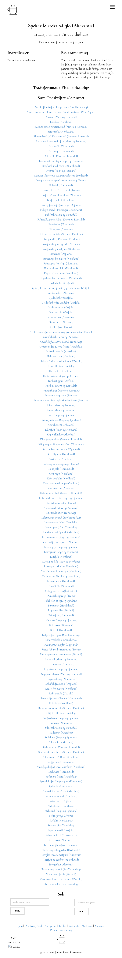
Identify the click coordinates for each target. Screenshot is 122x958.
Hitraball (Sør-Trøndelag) (61, 366)
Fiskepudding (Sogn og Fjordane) (61, 239)
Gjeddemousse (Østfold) (61, 307)
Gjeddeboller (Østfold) (61, 283)
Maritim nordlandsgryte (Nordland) (61, 571)
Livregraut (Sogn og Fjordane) (61, 552)
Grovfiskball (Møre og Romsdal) (61, 337)
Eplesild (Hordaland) (61, 185)
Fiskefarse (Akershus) (61, 229)
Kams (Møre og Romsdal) (61, 410)
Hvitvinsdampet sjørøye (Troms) (61, 376)
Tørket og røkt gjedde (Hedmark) (61, 850)
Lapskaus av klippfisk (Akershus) (61, 532)
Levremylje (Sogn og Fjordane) (61, 547)
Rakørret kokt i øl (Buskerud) (61, 640)
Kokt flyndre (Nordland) (61, 454)
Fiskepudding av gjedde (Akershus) (61, 244)
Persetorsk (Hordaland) (61, 605)
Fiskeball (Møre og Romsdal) (61, 214)
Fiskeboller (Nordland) (61, 224)
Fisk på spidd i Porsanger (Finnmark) (61, 210)
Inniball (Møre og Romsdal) (61, 385)
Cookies (99, 926)
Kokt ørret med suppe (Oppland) (61, 483)
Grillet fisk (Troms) (61, 327)
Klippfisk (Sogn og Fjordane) (61, 429)
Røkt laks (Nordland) (61, 703)
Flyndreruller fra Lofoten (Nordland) (61, 278)
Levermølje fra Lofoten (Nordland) (61, 542)
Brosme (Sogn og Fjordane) (61, 170)
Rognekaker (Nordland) (61, 664)
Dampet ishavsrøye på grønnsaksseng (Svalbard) (61, 175)
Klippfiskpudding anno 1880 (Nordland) (61, 444)
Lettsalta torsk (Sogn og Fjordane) (61, 537)
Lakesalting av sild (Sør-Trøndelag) (61, 517)
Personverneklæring (61, 930)
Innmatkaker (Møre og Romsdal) (61, 390)
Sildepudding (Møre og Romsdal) (61, 747)
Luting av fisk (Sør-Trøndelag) (61, 566)
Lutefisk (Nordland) (61, 557)
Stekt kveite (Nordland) (61, 806)
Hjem (19, 926)
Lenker (63, 926)
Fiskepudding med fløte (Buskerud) (61, 249)
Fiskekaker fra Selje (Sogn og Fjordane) (61, 234)
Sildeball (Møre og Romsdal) (61, 728)
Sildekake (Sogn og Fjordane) (61, 737)
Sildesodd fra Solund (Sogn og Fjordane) (61, 752)
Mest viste (87, 926)
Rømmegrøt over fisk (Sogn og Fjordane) (61, 708)
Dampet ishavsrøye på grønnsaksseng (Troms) (61, 180)
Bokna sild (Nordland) (61, 146)
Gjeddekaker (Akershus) (61, 293)
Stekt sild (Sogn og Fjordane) (61, 811)
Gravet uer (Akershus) (61, 322)
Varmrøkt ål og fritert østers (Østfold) (61, 879)
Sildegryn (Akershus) (61, 732)
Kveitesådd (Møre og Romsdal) (61, 508)
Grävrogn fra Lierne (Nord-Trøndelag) (61, 346)
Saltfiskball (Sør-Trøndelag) (61, 713)
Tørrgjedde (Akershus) (61, 864)
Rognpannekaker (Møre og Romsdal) (61, 674)
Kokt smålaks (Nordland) (61, 478)
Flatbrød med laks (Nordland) (61, 268)
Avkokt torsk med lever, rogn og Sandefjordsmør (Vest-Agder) (61, 112)
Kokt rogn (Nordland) (61, 473)
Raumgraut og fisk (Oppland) (61, 644)
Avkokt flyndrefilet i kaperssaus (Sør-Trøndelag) (61, 107)
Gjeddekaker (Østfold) (61, 298)
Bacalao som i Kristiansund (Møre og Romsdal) (61, 127)
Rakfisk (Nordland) (61, 630)
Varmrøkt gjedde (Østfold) (61, 874)
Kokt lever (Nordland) (61, 459)
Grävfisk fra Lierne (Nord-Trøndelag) (61, 342)
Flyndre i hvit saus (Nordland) (61, 273)
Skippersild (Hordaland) (61, 762)
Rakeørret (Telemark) (61, 625)
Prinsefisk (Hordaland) (61, 615)
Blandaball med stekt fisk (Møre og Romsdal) (61, 141)
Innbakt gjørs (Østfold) (61, 381)
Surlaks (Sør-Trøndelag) (61, 825)
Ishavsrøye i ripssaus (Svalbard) (61, 395)
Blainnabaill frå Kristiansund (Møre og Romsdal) (61, 136)
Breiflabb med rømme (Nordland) (61, 166)
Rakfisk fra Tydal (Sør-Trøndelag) (61, 635)
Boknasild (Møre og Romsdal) (61, 156)
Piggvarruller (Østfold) (61, 610)
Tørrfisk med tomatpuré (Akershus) (61, 855)
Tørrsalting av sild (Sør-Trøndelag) (61, 869)
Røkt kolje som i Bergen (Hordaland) (61, 698)
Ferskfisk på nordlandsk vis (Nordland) (61, 195)
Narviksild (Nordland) (61, 586)
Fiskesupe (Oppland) (61, 254)
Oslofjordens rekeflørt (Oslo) (61, 591)
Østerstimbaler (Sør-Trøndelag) (61, 884)
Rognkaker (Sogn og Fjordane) (61, 669)
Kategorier (50, 926)
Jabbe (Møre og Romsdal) (61, 405)
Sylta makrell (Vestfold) (61, 830)
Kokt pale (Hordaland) (61, 469)
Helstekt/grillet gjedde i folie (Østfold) (61, 361)
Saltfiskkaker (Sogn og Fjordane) (61, 718)
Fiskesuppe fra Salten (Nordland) (61, 258)
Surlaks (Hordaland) (61, 820)
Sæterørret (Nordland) (61, 840)
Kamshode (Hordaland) (61, 425)
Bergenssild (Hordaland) (61, 131)
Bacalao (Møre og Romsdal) (61, 117)
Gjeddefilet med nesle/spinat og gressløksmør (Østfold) (61, 288)
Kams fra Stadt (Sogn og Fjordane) (61, 420)
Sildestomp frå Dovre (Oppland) (61, 757)
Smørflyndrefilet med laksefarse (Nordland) (61, 767)
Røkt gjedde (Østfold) (61, 693)
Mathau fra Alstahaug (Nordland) (61, 576)
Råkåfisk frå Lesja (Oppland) (61, 684)
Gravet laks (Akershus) (61, 317)
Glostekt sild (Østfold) (61, 312)
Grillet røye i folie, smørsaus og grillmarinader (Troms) (61, 332)
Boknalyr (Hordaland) (61, 151)
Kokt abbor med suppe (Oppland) (61, 449)
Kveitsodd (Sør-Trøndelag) (61, 513)
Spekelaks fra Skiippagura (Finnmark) (61, 781)
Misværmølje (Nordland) (61, 581)
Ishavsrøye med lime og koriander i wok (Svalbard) (61, 400)
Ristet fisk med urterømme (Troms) (61, 649)
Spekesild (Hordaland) (61, 786)
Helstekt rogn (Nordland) (61, 356)
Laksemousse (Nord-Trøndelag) (61, 522)
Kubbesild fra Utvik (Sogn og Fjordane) (61, 498)
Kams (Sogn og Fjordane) (61, 415)
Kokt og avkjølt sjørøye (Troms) (61, 464)
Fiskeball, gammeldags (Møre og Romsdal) (61, 219)
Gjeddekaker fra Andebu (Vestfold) (61, 302)
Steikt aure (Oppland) (61, 801)
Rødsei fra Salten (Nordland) (61, 688)
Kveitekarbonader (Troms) (61, 503)
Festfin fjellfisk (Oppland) (61, 200)
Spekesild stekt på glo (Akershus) (61, 791)
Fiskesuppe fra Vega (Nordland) (61, 263)
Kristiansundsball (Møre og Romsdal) (61, 493)
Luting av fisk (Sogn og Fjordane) (61, 561)
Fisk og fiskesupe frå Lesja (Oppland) (61, 205)
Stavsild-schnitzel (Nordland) (61, 796)
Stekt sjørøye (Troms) (61, 815)
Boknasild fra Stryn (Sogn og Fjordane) (61, 161)
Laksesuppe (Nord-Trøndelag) (61, 527)
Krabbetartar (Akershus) (61, 488)
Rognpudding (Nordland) (61, 679)
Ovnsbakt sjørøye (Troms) (61, 596)
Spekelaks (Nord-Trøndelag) (61, 776)
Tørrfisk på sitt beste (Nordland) (61, 859)
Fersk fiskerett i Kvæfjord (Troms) (61, 190)
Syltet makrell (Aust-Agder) (61, 835)
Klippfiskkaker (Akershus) (61, 434)
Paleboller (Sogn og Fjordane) (61, 600)
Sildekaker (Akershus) (61, 742)
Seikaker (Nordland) (61, 723)
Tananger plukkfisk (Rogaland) (61, 845)
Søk (17, 910)
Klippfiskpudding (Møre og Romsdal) (61, 439)
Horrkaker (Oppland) (61, 371)
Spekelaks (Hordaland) (61, 772)
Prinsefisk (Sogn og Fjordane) (61, 620)
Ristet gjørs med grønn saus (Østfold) (61, 654)
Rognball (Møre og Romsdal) (61, 659)
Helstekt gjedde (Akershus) (61, 351)
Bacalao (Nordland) (61, 122)
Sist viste (74, 926)
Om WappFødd (33, 926)
